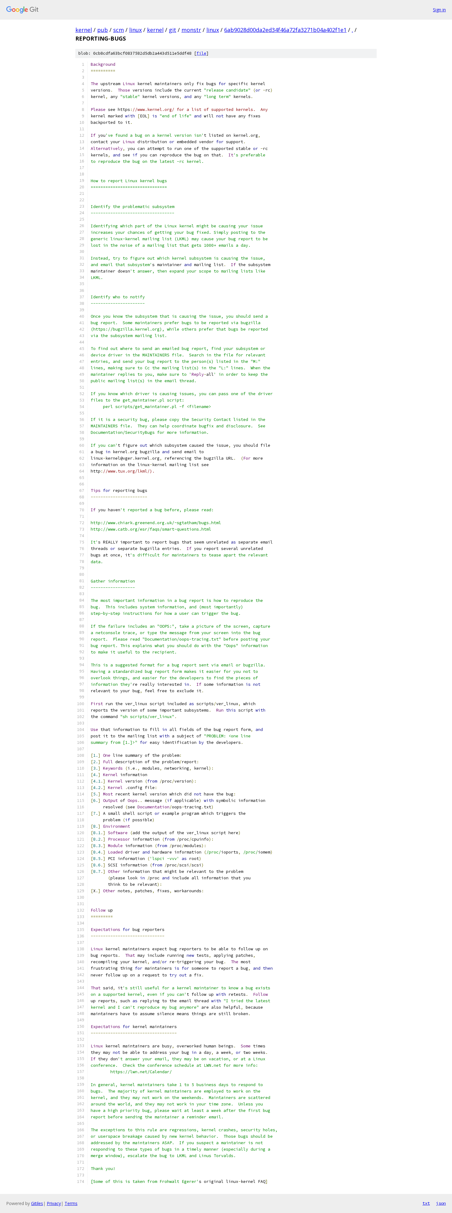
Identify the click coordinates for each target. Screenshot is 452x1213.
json (441, 1203)
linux (135, 29)
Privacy (54, 1203)
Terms (71, 1203)
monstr (191, 29)
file (201, 53)
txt (426, 1203)
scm (118, 29)
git (172, 29)
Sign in (439, 10)
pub (102, 29)
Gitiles (37, 1203)
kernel (83, 29)
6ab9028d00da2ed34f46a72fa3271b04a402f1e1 (285, 29)
